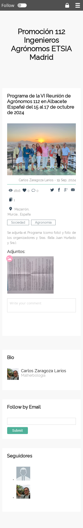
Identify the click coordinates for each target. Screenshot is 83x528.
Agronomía (43, 222)
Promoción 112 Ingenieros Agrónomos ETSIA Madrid (41, 44)
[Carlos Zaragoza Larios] (23, 497)
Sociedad (18, 222)
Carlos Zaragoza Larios (36, 180)
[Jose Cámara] (23, 479)
